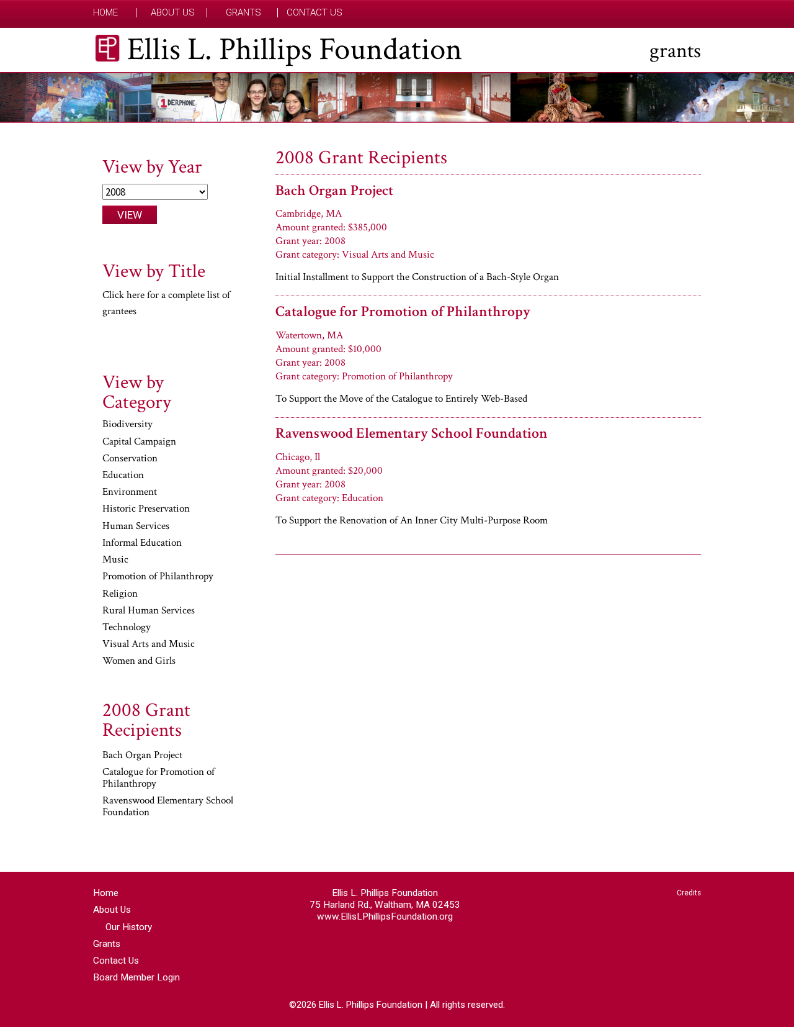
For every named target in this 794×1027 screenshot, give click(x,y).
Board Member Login (136, 977)
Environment (129, 492)
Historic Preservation (146, 509)
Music (115, 560)
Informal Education (142, 543)
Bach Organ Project (334, 190)
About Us (173, 12)
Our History (128, 927)
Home (105, 12)
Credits (689, 893)
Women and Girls (139, 661)
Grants (243, 12)
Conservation (130, 459)
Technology (126, 628)
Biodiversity (127, 424)
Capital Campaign (139, 442)
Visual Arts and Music (148, 644)
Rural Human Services (148, 611)
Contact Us (314, 12)
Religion (120, 594)
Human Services (135, 526)
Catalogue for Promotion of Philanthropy (402, 311)
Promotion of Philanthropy (157, 577)
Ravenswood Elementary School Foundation (411, 433)
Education (123, 475)
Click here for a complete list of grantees (166, 303)
